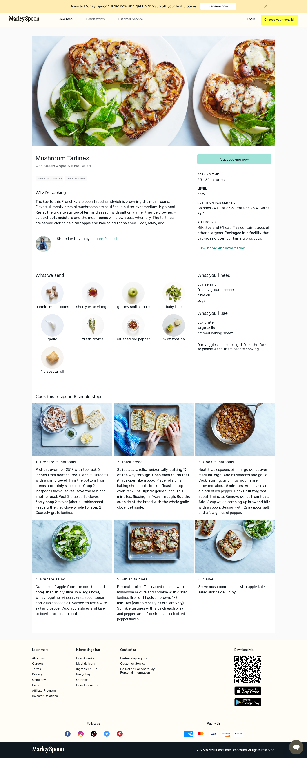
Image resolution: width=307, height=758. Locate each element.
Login (251, 19)
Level (202, 188)
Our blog (82, 679)
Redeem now (218, 6)
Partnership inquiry (133, 658)
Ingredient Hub (86, 669)
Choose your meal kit (279, 19)
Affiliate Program (44, 690)
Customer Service (130, 19)
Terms (36, 669)
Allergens (206, 222)
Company (39, 679)
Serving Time (208, 174)
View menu (66, 19)
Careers (38, 663)
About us (38, 658)
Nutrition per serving (216, 202)
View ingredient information (221, 248)
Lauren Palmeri (104, 239)
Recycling (83, 674)
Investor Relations (45, 696)
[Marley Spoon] (48, 750)
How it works (95, 19)
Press (36, 685)
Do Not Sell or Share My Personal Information (137, 670)
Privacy (37, 674)
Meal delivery (85, 663)
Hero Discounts (87, 685)
